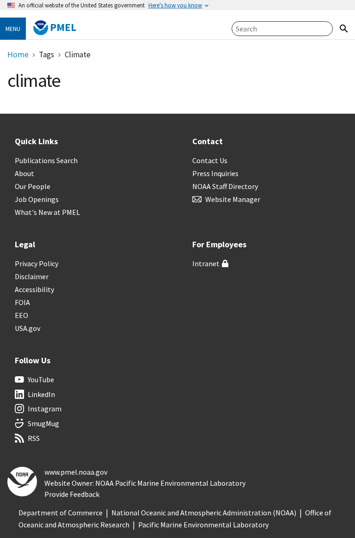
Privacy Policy (36, 263)
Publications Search (46, 160)
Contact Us (209, 160)
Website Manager (232, 199)
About (24, 173)
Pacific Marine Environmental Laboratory (203, 524)
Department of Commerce (60, 512)
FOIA (22, 302)
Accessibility (34, 289)
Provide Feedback (71, 494)
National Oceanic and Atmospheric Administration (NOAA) (203, 512)
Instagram (44, 408)
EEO (21, 315)
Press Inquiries (215, 173)
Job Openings (37, 199)
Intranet (206, 263)
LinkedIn (41, 394)
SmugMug (43, 423)
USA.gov (27, 328)
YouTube (41, 379)
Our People (32, 186)
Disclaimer (32, 276)
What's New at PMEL (47, 212)
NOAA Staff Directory (225, 186)
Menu (13, 28)
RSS (34, 438)
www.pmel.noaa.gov (75, 472)
